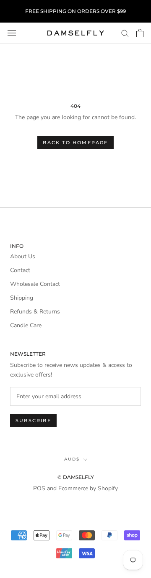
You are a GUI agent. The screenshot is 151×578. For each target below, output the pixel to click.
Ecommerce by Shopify (88, 488)
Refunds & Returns (35, 312)
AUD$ (72, 459)
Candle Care (26, 325)
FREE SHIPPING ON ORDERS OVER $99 (75, 11)
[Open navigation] (12, 33)
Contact (20, 270)
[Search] (125, 32)
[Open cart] (139, 33)
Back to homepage (75, 142)
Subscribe (33, 420)
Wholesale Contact (35, 284)
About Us (22, 256)
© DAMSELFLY (75, 477)
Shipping (21, 298)
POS (39, 488)
